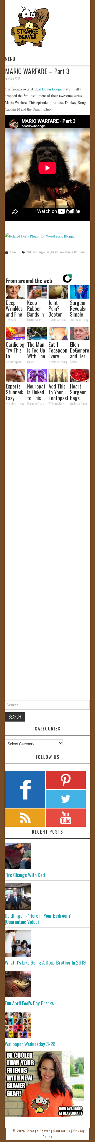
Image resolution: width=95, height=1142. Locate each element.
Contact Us (61, 1130)
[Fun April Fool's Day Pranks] (47, 984)
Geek (61, 252)
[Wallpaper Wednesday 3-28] (47, 1025)
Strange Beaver (38, 1130)
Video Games (78, 252)
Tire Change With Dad (25, 875)
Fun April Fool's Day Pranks (29, 1003)
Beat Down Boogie (48, 89)
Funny (54, 252)
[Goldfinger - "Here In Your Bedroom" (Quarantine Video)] (47, 896)
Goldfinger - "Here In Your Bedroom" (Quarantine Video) (38, 918)
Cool (48, 252)
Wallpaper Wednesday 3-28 (30, 1044)
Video (13, 252)
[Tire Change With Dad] (47, 856)
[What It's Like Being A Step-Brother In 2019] (47, 943)
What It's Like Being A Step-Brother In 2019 (45, 962)
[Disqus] (47, 483)
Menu (10, 59)
